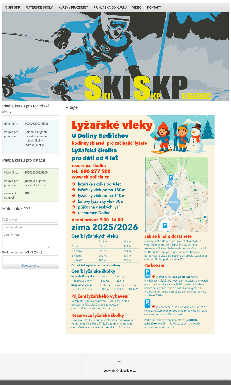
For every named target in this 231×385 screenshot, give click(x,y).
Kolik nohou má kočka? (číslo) (22, 252)
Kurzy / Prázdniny (73, 7)
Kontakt (154, 7)
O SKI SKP (12, 7)
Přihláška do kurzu (110, 7)
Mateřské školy (39, 7)
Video (136, 7)
